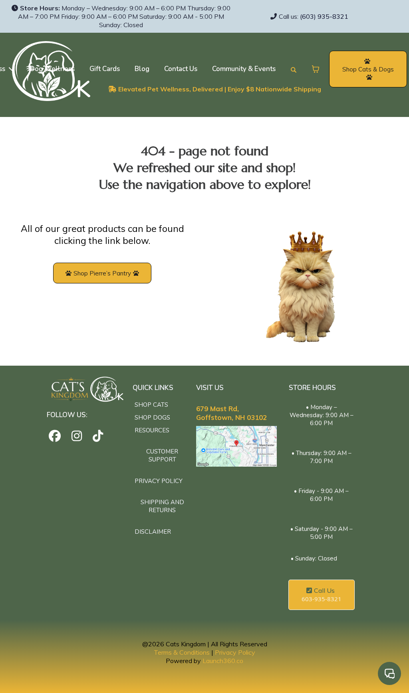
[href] (236, 446)
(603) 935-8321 (324, 16)
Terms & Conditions (182, 652)
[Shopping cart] (316, 69)
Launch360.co (223, 661)
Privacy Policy (235, 652)
